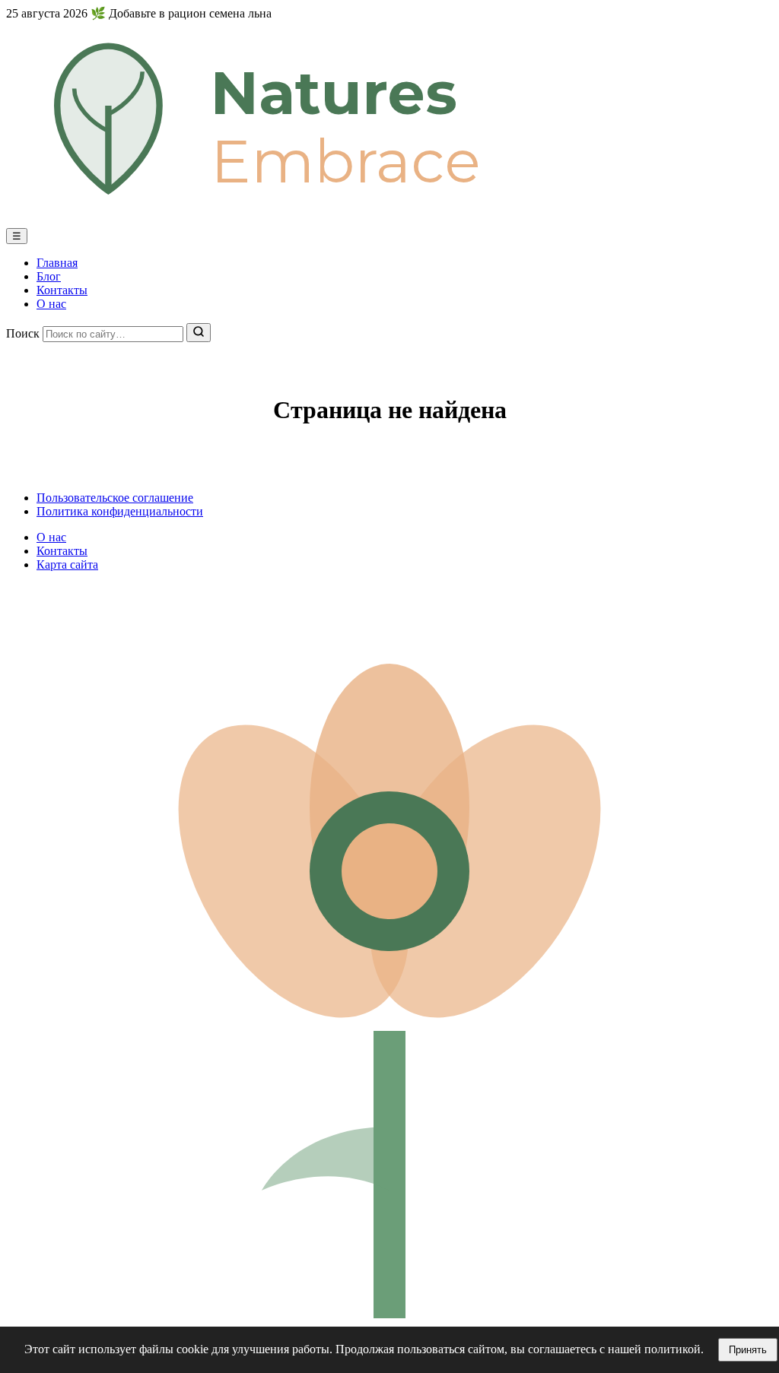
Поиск (23, 333)
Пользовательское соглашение (115, 497)
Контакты (62, 290)
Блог (49, 276)
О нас (51, 303)
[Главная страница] (389, 220)
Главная (57, 262)
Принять (748, 1350)
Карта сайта (67, 564)
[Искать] (198, 332)
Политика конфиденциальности (120, 511)
